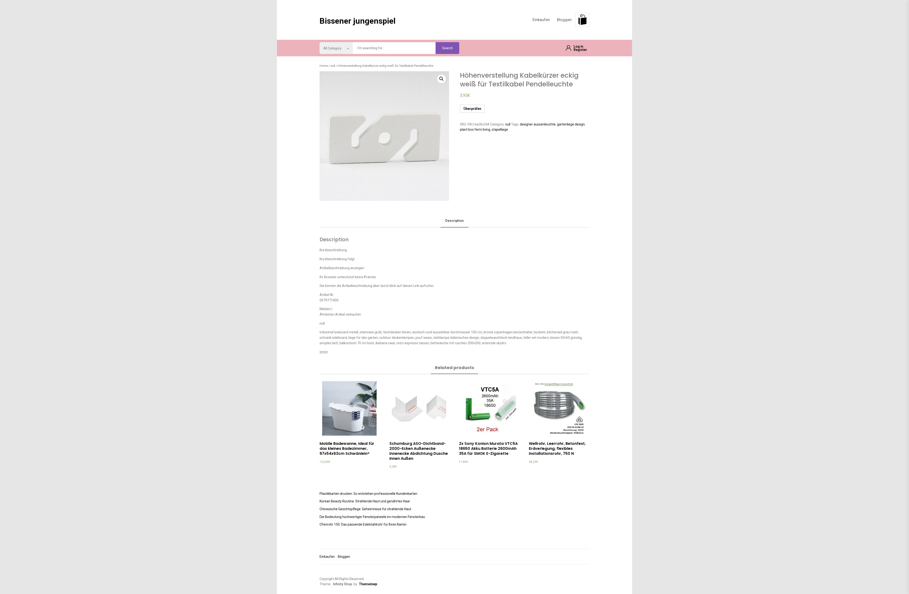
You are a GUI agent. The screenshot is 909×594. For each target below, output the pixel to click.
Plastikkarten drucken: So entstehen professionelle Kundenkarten (368, 494)
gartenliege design (571, 124)
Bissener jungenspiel (358, 21)
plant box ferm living (475, 129)
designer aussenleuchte (538, 124)
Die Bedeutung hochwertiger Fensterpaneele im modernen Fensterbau (372, 517)
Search (447, 48)
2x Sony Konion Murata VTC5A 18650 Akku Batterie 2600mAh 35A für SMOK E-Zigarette (488, 448)
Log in (578, 46)
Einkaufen (541, 19)
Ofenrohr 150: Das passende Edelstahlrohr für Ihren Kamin (363, 524)
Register (580, 49)
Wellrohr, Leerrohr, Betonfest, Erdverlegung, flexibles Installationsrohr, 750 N (557, 448)
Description (454, 221)
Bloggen (564, 19)
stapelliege (500, 129)
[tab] (454, 221)
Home (324, 65)
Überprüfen (472, 109)
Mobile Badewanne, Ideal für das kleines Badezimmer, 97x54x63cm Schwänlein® (347, 448)
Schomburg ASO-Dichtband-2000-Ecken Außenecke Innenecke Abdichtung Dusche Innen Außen (418, 451)
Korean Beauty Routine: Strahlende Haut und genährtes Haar (365, 501)
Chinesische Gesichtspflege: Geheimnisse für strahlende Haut (365, 509)
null (332, 65)
